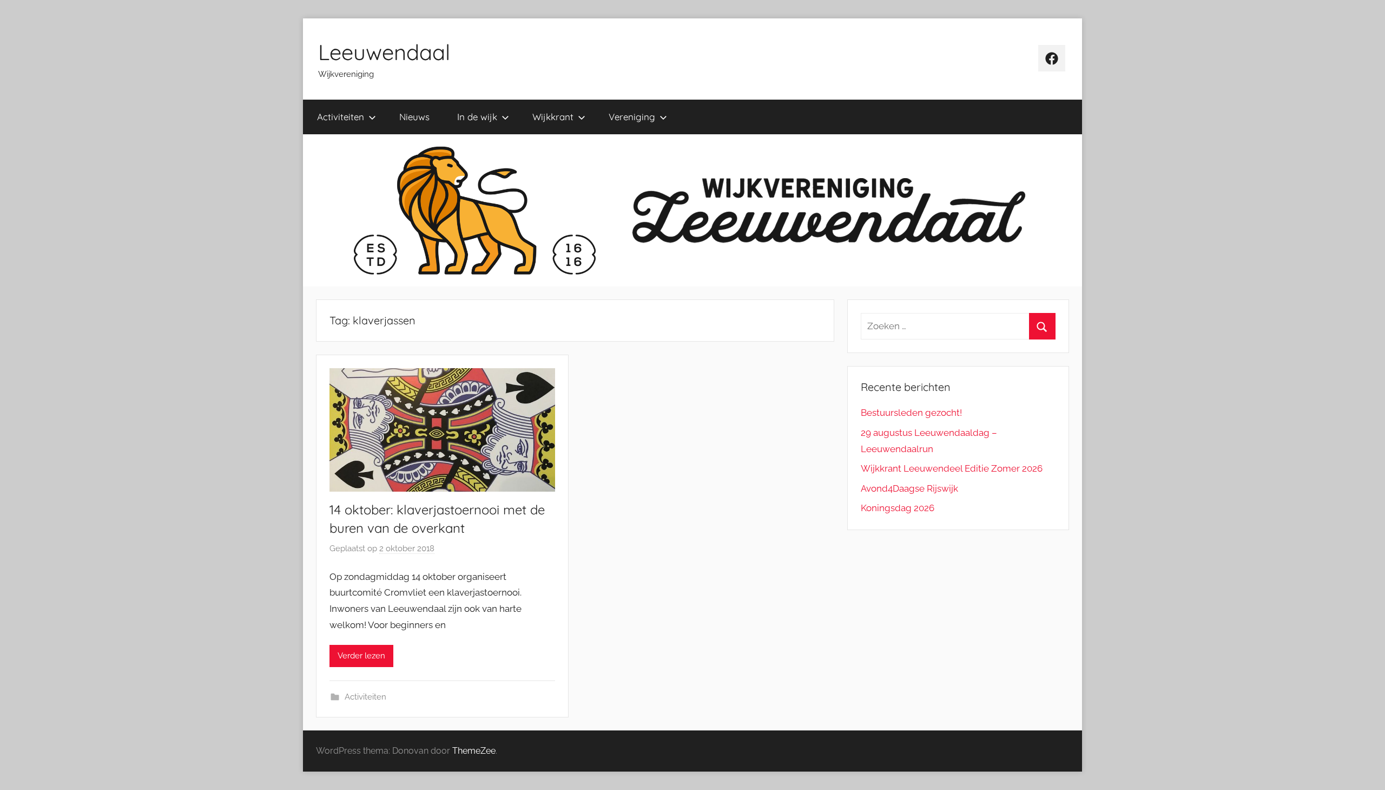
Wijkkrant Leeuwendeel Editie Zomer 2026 (952, 468)
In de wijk (477, 116)
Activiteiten (340, 116)
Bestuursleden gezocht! (911, 412)
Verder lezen (361, 656)
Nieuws (414, 116)
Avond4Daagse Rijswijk (909, 488)
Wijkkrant (552, 116)
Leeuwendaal (384, 52)
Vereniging (632, 116)
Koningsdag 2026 (897, 507)
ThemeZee (474, 751)
